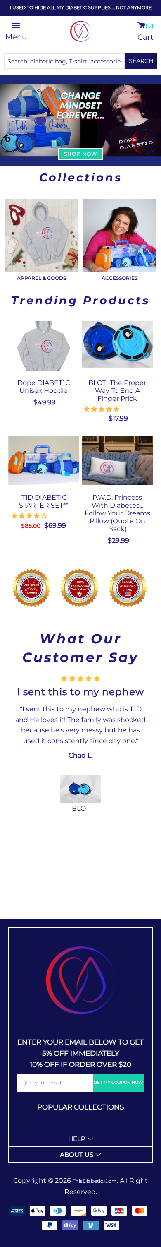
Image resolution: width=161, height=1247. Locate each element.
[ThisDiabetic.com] (80, 980)
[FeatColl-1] (41, 235)
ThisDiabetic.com (95, 1181)
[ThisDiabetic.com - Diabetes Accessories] (80, 31)
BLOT (81, 808)
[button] (102, 409)
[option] (80, 744)
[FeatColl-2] (119, 235)
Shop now (80, 154)
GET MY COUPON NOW (118, 1082)
